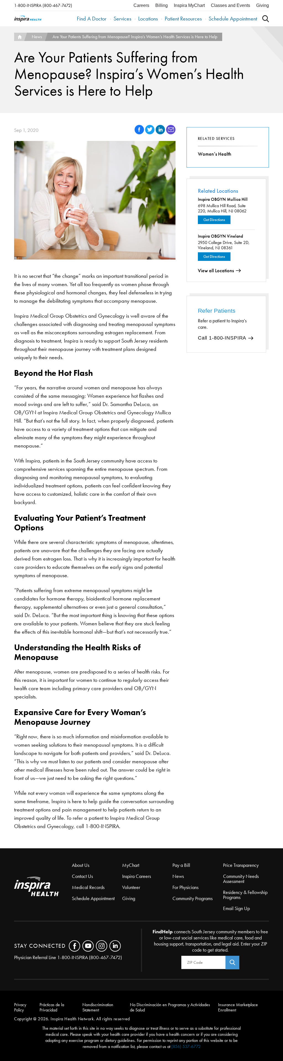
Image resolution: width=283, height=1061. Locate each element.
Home (19, 37)
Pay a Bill (181, 865)
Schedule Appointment (233, 18)
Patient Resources (183, 18)
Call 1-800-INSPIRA (222, 338)
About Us (80, 865)
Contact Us (82, 876)
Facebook (74, 946)
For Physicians (185, 887)
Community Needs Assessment (241, 879)
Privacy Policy (20, 1007)
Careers (141, 5)
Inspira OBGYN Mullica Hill (223, 199)
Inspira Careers (136, 876)
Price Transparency (241, 865)
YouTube (88, 946)
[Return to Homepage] (28, 19)
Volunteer (131, 887)
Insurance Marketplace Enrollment (238, 1007)
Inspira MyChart (189, 5)
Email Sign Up (236, 908)
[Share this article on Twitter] (150, 132)
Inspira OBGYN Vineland (220, 236)
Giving (262, 5)
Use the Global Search (265, 18)
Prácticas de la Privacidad (52, 1007)
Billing (161, 5)
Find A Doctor (91, 18)
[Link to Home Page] (43, 887)
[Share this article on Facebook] (140, 132)
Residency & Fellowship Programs (245, 895)
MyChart (130, 865)
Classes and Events (230, 5)
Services (122, 18)
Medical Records (88, 887)
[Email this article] (170, 132)
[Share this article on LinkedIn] (161, 132)
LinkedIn (115, 946)
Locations (148, 18)
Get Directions (214, 219)
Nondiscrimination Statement (97, 1007)
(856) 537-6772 (186, 1046)
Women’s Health (214, 154)
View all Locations (216, 270)
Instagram (101, 946)
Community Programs (192, 898)
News (37, 36)
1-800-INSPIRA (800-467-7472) (43, 5)
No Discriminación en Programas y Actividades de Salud (170, 1007)
